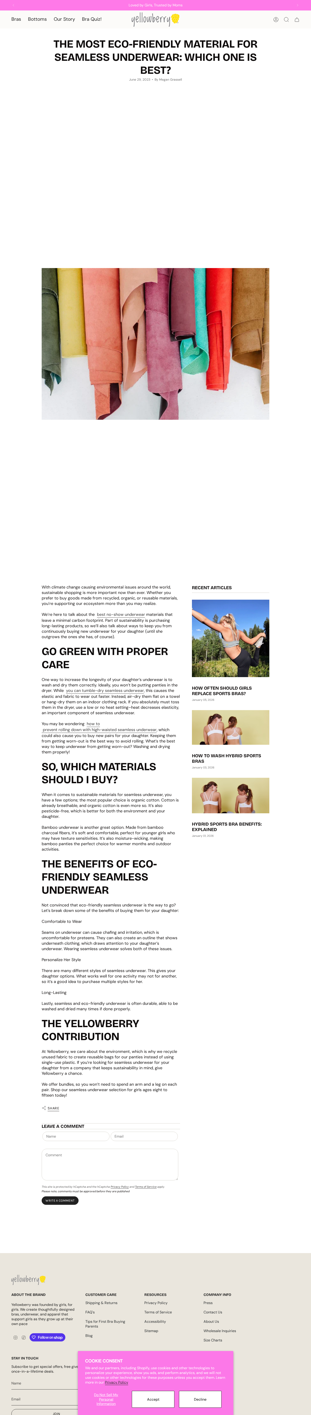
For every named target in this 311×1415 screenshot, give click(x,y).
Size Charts (213, 1340)
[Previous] (13, 5)
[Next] (298, 5)
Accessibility (155, 1321)
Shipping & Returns (101, 1302)
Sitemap (151, 1330)
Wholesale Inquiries (220, 1330)
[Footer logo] (28, 1280)
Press (208, 1302)
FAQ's (90, 1312)
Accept (153, 1399)
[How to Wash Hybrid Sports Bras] (230, 727)
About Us (211, 1321)
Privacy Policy (116, 1382)
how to (93, 724)
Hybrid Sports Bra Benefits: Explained (227, 826)
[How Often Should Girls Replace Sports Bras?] (230, 638)
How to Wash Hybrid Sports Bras (226, 758)
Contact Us (213, 1312)
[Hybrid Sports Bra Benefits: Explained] (230, 795)
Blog (89, 1335)
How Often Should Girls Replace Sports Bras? (222, 690)
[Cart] (297, 19)
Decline (200, 1399)
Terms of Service (146, 1187)
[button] (16, 19)
